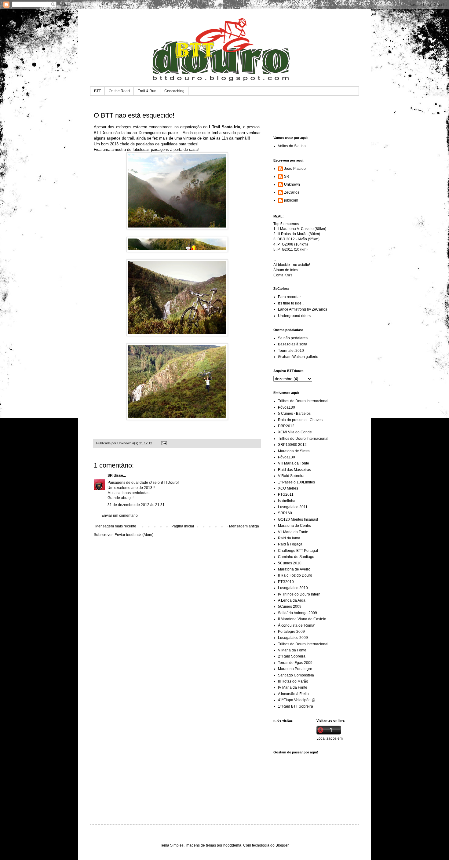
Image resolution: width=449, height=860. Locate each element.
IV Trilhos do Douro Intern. (299, 594)
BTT (97, 91)
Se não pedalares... (294, 338)
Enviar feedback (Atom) (134, 535)
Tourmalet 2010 (291, 350)
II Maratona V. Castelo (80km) (301, 229)
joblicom (291, 200)
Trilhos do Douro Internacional (303, 401)
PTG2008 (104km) (292, 244)
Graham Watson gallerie (298, 357)
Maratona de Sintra (294, 451)
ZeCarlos (291, 192)
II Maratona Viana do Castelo (302, 619)
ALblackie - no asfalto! (291, 265)
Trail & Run (147, 91)
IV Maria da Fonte (292, 687)
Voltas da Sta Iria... (293, 146)
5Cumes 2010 (289, 563)
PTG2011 (286, 494)
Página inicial (182, 526)
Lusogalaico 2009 (293, 638)
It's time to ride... (291, 303)
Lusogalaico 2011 (293, 507)
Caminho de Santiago (296, 557)
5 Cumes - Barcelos (294, 413)
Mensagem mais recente (115, 526)
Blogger (282, 845)
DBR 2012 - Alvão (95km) (298, 239)
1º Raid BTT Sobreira (295, 706)
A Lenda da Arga (291, 600)
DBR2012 (286, 426)
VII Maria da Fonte (293, 532)
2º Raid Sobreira (291, 656)
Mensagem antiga (244, 526)
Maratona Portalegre (295, 669)
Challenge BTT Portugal (298, 550)
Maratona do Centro (294, 525)
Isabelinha (286, 501)
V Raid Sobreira (291, 476)
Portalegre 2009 (291, 631)
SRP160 (285, 513)
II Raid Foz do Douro (295, 575)
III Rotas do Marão (293, 681)
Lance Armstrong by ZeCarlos (302, 309)
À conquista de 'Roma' (296, 625)
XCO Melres (288, 488)
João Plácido (295, 168)
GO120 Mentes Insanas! (298, 519)
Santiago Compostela (296, 675)
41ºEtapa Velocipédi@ (296, 700)
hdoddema (232, 845)
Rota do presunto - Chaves (300, 420)
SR (110, 475)
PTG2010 (286, 582)
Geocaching (174, 91)
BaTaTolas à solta (292, 344)
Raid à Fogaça (290, 544)
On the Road (119, 91)
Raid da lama (289, 538)
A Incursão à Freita (293, 694)
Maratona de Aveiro (294, 569)
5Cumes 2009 (289, 606)
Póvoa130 (286, 407)
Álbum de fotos (285, 270)
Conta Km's (282, 275)
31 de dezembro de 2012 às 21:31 (136, 505)
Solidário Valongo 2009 (297, 613)
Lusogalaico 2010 (293, 588)
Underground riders (294, 316)
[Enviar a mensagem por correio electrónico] (164, 443)
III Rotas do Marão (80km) (298, 234)
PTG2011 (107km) (292, 249)
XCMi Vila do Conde (295, 432)
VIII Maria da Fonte (293, 463)
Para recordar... (290, 297)
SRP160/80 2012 (292, 445)
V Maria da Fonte (292, 650)
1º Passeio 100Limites (296, 482)
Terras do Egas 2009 (295, 663)
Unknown (292, 184)
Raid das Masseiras (294, 470)
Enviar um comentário (119, 515)
